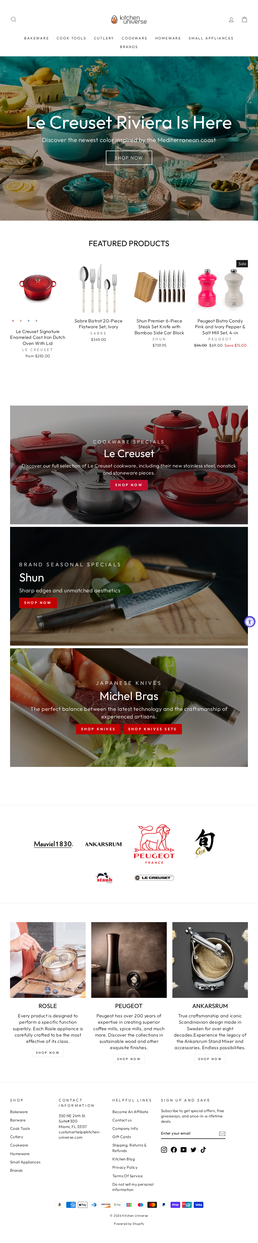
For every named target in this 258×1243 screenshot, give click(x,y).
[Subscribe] (222, 1133)
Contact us (122, 1120)
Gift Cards (121, 1136)
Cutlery (104, 38)
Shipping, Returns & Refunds (129, 1148)
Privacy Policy (125, 1167)
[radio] (13, 320)
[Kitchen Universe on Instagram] (164, 1149)
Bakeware (36, 38)
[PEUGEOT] (129, 960)
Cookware (134, 38)
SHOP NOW (129, 1059)
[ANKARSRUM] (210, 960)
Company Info (125, 1128)
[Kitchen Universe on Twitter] (193, 1149)
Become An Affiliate (130, 1111)
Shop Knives (98, 729)
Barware (17, 1120)
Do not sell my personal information (132, 1187)
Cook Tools (71, 38)
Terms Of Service (127, 1176)
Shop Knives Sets (152, 729)
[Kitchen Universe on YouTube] (184, 1149)
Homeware (168, 38)
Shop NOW (48, 1052)
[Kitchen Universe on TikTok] (203, 1149)
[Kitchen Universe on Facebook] (174, 1149)
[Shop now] (129, 465)
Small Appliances (211, 38)
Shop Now (129, 158)
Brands (129, 46)
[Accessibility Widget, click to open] (249, 621)
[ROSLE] (48, 960)
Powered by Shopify (129, 1224)
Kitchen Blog (123, 1159)
